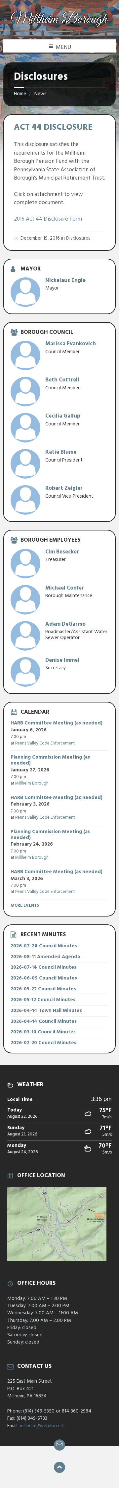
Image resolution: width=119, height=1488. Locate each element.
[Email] (59, 1445)
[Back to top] (59, 1467)
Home (20, 94)
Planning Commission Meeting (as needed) (50, 760)
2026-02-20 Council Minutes (43, 1043)
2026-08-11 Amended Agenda (45, 957)
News (40, 94)
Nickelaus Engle (65, 280)
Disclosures (78, 238)
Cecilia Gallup (62, 416)
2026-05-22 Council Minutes (43, 989)
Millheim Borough (32, 783)
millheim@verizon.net (42, 1426)
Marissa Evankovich (70, 343)
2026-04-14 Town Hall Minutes (46, 1011)
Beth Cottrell (62, 380)
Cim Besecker (62, 552)
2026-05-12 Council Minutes (43, 1000)
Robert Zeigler (64, 488)
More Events (25, 905)
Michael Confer (64, 588)
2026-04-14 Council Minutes (44, 1021)
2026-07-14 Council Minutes (43, 967)
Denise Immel (62, 660)
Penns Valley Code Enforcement (45, 743)
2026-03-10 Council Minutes (43, 1032)
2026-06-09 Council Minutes (44, 978)
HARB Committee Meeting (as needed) (56, 723)
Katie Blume (60, 452)
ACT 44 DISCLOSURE (53, 127)
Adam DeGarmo (65, 624)
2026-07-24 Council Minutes (44, 946)
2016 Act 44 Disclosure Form (48, 219)
